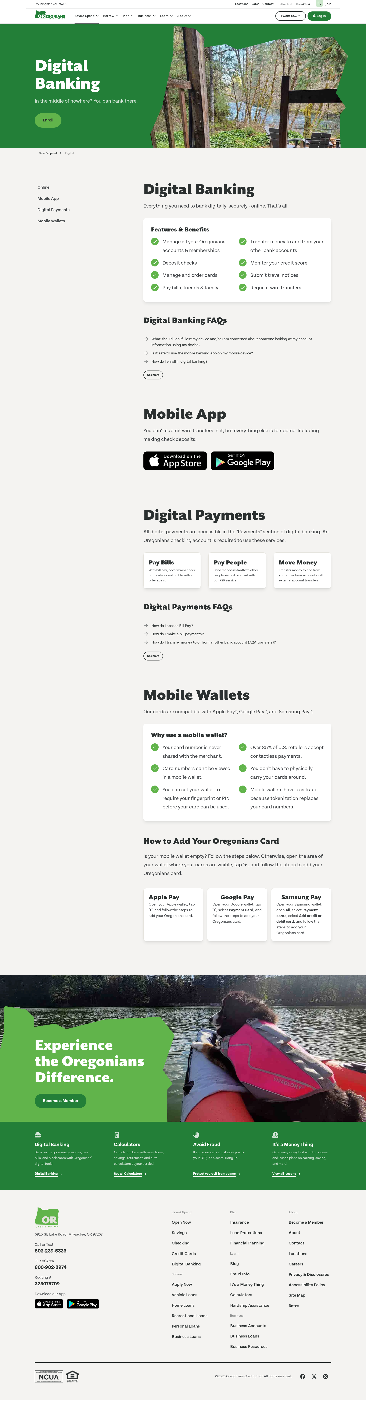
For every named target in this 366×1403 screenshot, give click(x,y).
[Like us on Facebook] (302, 1376)
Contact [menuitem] (268, 4)
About (182, 16)
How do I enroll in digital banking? (179, 361)
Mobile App (48, 198)
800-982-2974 (51, 1267)
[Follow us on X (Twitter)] (314, 1376)
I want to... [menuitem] (289, 16)
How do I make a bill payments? (177, 634)
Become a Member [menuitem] (306, 1222)
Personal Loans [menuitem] (186, 1326)
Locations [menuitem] (241, 4)
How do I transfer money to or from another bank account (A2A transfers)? (213, 642)
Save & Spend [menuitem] (181, 1212)
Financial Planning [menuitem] (247, 1243)
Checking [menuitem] (181, 1243)
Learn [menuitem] (234, 1254)
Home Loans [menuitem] (183, 1305)
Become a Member (60, 1100)
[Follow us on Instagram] (325, 1376)
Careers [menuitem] (296, 1264)
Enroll (48, 120)
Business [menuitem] (237, 1316)
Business (145, 16)
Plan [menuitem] (233, 1212)
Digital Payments (53, 210)
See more (153, 375)
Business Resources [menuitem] (249, 1346)
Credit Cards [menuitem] (184, 1253)
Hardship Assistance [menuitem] (249, 1305)
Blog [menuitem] (234, 1263)
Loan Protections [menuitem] (246, 1232)
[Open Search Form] (319, 3)
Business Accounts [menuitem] (248, 1326)
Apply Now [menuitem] (182, 1284)
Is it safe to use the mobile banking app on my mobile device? (202, 353)
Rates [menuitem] (255, 4)
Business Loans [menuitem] (186, 1336)
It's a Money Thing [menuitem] (247, 1284)
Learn (164, 16)
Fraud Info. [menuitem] (240, 1274)
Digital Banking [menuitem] (186, 1264)
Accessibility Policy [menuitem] (307, 1285)
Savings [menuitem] (179, 1232)
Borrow (109, 16)
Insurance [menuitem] (239, 1222)
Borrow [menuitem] (177, 1274)
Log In (321, 16)
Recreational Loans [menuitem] (190, 1316)
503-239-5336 (304, 4)
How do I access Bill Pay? (172, 626)
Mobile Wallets (51, 221)
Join (328, 4)
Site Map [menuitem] (297, 1295)
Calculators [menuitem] (241, 1295)
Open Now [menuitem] (181, 1222)
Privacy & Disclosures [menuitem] (309, 1274)
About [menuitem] (293, 1212)
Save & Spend (85, 16)
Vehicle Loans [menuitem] (184, 1295)
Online (43, 187)
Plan (126, 16)
